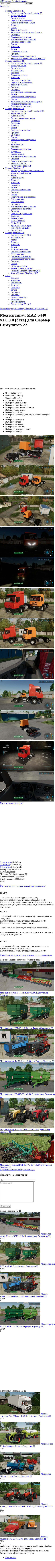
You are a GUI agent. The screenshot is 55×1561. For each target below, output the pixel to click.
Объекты (15, 159)
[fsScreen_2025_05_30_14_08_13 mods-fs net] (27, 709)
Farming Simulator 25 (14, 11)
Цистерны (15, 35)
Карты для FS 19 (18, 113)
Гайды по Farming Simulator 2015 (25, 271)
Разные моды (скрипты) (21, 268)
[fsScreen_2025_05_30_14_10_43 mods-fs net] (27, 495)
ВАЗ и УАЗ (16, 223)
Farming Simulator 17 (14, 168)
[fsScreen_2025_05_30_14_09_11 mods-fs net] (27, 556)
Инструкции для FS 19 (21, 166)
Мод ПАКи (16, 151)
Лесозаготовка (17, 154)
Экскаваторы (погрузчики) (23, 259)
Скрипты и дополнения (21, 20)
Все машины (16, 283)
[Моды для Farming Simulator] (14, 1)
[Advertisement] (27, 357)
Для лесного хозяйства (21, 256)
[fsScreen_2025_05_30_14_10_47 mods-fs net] (27, 525)
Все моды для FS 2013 (21, 304)
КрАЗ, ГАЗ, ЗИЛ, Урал (21, 225)
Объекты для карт (19, 266)
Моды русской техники (21, 173)
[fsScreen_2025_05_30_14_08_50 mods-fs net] (27, 739)
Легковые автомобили (21, 42)
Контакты (4, 6)
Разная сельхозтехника (21, 37)
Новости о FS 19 (18, 163)
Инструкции (16, 230)
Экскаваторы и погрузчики (23, 56)
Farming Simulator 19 (14, 108)
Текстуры (15, 216)
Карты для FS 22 (18, 66)
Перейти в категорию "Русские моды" (17, 1170)
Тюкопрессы (16, 299)
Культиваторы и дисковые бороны (26, 32)
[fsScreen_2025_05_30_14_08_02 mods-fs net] (27, 678)
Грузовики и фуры (19, 51)
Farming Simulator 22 (14, 61)
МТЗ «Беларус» (18, 221)
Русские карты (17, 18)
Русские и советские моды (23, 23)
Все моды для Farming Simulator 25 (26, 13)
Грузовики (15, 120)
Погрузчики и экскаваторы (23, 197)
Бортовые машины (19, 249)
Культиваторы (17, 144)
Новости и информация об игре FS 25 (28, 58)
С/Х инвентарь (17, 199)
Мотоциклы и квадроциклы (23, 39)
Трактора (15, 25)
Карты (14, 175)
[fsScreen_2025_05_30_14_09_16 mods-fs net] (27, 586)
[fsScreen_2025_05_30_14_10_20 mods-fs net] (27, 617)
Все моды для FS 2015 (21, 235)
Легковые (15, 287)
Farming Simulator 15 (14, 232)
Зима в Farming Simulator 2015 (24, 273)
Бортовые (15, 285)
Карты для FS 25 (18, 15)
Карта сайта (10, 1557)
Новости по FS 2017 (20, 228)
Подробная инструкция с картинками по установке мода (26, 955)
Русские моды (17, 68)
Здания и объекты (19, 30)
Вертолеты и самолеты (21, 106)
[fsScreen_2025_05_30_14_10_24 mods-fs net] (27, 648)
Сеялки (14, 44)
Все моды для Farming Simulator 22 (26, 63)
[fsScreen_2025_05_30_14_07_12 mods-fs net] (27, 770)
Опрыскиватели (18, 302)
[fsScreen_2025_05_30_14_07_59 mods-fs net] (27, 801)
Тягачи (14, 49)
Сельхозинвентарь (19, 297)
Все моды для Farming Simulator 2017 (27, 170)
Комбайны (15, 46)
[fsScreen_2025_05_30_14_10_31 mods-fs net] (27, 464)
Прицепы (15, 54)
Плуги (14, 27)
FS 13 (7, 275)
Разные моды (17, 218)
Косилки (15, 147)
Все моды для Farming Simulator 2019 (27, 111)
